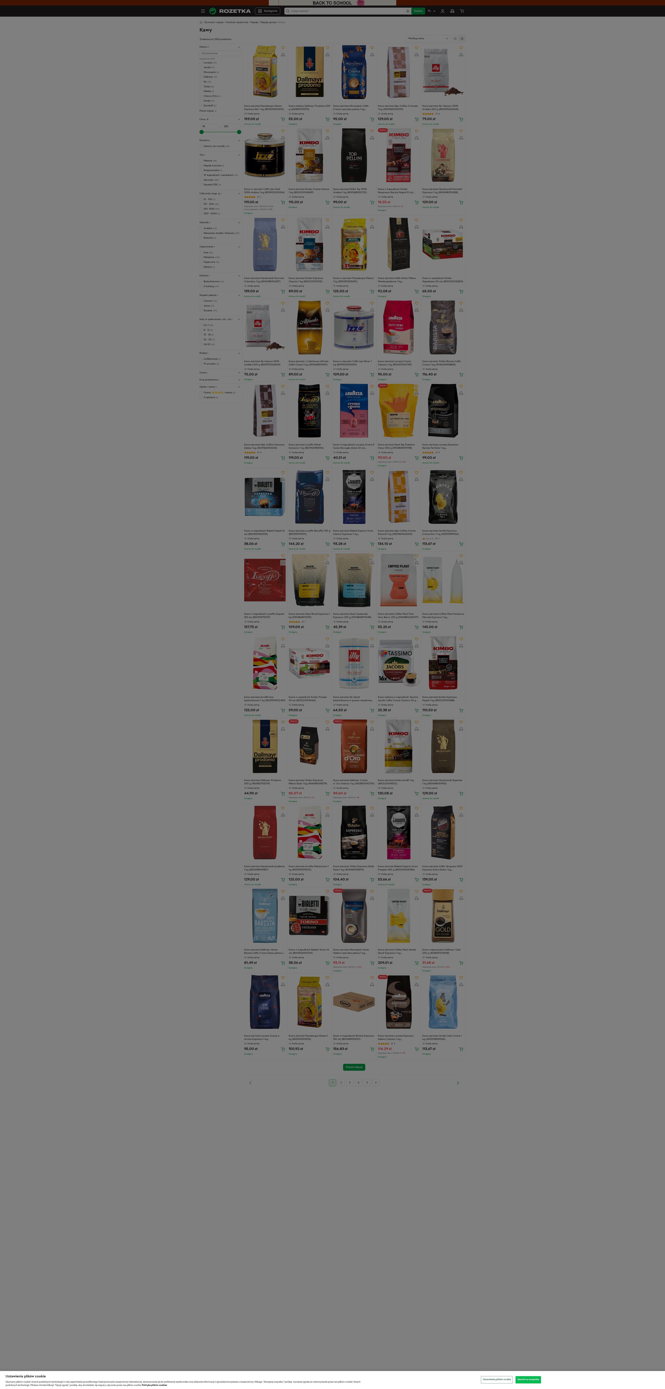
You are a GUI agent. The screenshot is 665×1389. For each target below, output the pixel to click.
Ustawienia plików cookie (497, 1380)
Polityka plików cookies (154, 1385)
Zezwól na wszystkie (528, 1380)
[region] (332, 1380)
